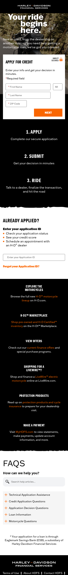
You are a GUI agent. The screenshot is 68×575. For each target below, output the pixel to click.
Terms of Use (11, 573)
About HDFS (31, 573)
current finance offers (40, 347)
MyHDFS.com (24, 431)
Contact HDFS (53, 573)
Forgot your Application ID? (21, 266)
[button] (48, 113)
